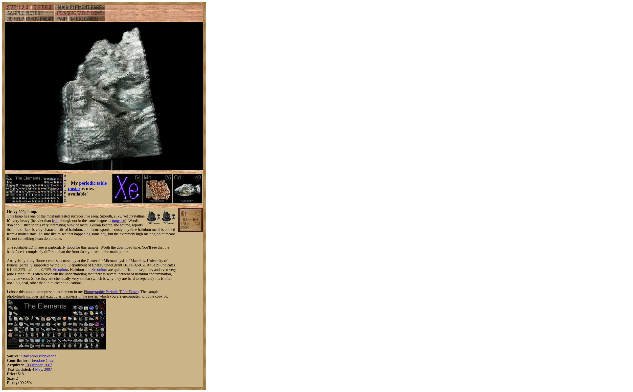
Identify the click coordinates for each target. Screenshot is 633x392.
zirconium (60, 269)
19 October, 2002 (38, 365)
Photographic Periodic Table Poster (111, 292)
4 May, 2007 (42, 369)
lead (55, 220)
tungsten (118, 220)
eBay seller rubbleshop (38, 356)
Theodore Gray (42, 360)
